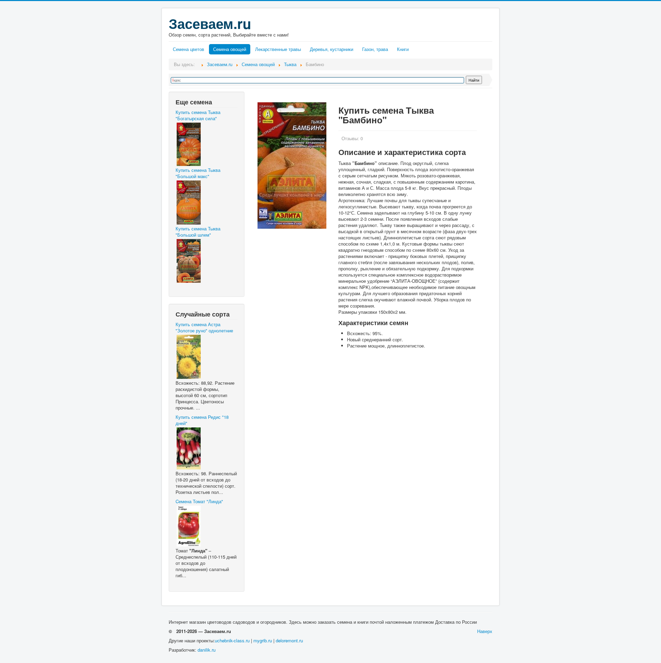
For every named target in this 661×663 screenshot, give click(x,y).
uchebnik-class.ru (232, 640)
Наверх (484, 631)
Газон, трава (375, 49)
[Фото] (292, 165)
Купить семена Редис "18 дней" (202, 420)
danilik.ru (207, 649)
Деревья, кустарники (331, 49)
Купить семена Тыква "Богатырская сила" (198, 115)
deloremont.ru (289, 640)
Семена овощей (229, 49)
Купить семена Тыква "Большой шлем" (198, 232)
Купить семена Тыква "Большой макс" (198, 173)
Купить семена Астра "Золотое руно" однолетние (204, 327)
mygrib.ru (262, 640)
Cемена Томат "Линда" (199, 501)
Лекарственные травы (278, 49)
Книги (403, 49)
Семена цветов (188, 49)
